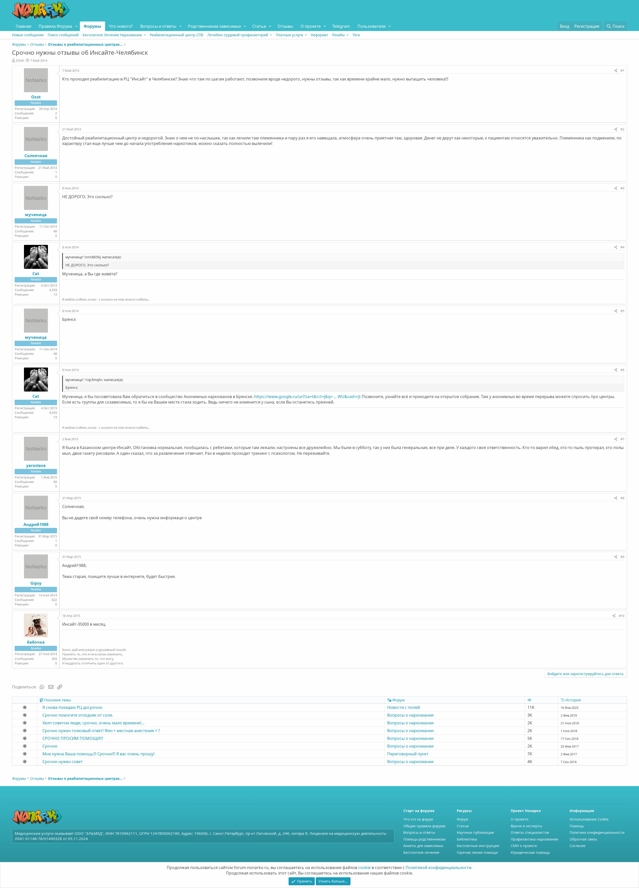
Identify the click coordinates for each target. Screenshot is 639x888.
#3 (622, 188)
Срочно (49, 746)
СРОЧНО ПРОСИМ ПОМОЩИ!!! (72, 738)
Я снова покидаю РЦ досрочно (72, 707)
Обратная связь (583, 839)
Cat (35, 273)
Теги (356, 34)
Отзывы (285, 26)
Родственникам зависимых (214, 26)
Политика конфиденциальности (597, 832)
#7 (622, 439)
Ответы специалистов (530, 832)
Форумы (92, 26)
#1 (622, 70)
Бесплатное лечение (421, 852)
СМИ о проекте (524, 845)
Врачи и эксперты (526, 826)
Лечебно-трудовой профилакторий (237, 34)
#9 (622, 556)
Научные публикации (475, 832)
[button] (76, 26)
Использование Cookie (589, 819)
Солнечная (35, 155)
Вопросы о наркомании (410, 715)
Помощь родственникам (424, 839)
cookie (364, 867)
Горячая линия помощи (477, 852)
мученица (36, 214)
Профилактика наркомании (534, 839)
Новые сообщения (28, 34)
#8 (622, 498)
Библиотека (467, 839)
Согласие (577, 845)
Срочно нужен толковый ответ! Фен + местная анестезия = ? (101, 730)
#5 (622, 311)
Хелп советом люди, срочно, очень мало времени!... (93, 723)
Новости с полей (403, 707)
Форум (462, 819)
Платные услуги (289, 34)
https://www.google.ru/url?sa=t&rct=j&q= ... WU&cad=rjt (307, 396)
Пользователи (371, 26)
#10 (621, 615)
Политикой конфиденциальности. (439, 867)
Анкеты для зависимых (423, 845)
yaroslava (36, 465)
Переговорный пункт (408, 754)
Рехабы (338, 34)
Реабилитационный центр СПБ (176, 34)
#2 (622, 129)
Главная (23, 26)
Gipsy (35, 583)
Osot (20, 60)
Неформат (319, 34)
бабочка (36, 642)
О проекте (311, 26)
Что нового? (121, 26)
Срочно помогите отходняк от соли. (77, 715)
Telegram (341, 26)
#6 (622, 370)
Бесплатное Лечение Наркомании (112, 34)
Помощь (577, 826)
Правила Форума (55, 26)
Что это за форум (418, 819)
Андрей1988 (35, 524)
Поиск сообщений (63, 34)
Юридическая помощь (530, 852)
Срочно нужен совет (62, 761)
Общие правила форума (424, 826)
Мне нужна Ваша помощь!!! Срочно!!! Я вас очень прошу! (98, 754)
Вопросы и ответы (158, 26)
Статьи (259, 26)
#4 (622, 247)
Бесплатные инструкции (478, 845)
